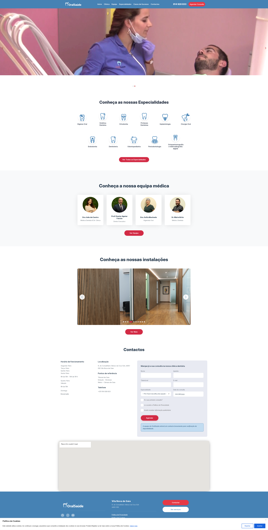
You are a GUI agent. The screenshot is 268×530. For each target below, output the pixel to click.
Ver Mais (134, 332)
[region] (134, 524)
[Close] (266, 520)
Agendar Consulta (197, 4)
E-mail (175, 380)
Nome (143, 371)
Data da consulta (179, 390)
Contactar (176, 503)
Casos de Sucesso (141, 4)
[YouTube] (73, 515)
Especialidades (125, 4)
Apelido (176, 371)
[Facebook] (62, 515)
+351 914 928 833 (104, 391)
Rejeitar (247, 526)
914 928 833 (179, 4)
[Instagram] (68, 515)
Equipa (114, 4)
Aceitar (259, 526)
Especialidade (146, 390)
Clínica (107, 4)
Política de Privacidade (120, 515)
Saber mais (133, 526)
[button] (2, 48)
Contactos (155, 4)
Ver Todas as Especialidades (134, 160)
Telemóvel (144, 380)
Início (99, 4)
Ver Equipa (134, 233)
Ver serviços (176, 509)
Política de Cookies (118, 518)
